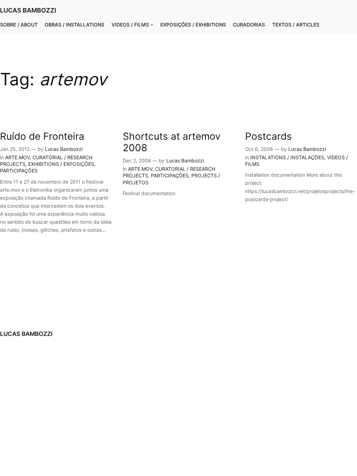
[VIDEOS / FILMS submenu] (151, 24)
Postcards (268, 136)
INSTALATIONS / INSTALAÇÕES (287, 157)
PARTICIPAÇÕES (19, 171)
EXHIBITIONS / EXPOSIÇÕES (61, 164)
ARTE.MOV (17, 157)
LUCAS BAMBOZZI (28, 10)
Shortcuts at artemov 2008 (172, 142)
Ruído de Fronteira (42, 136)
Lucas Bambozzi (64, 149)
